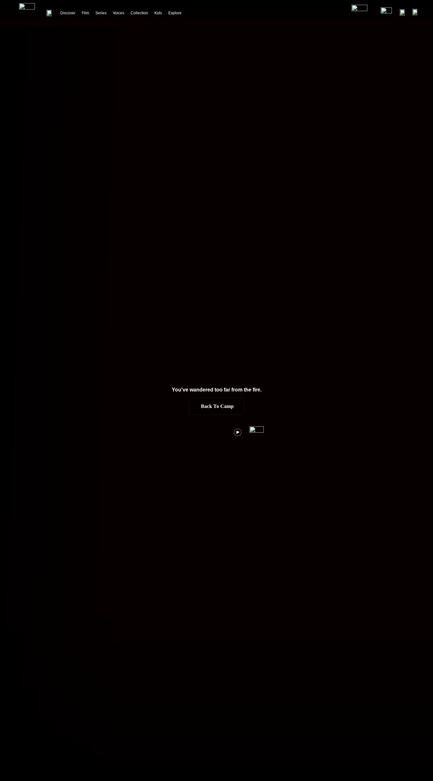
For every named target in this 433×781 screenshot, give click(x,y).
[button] (216, 406)
